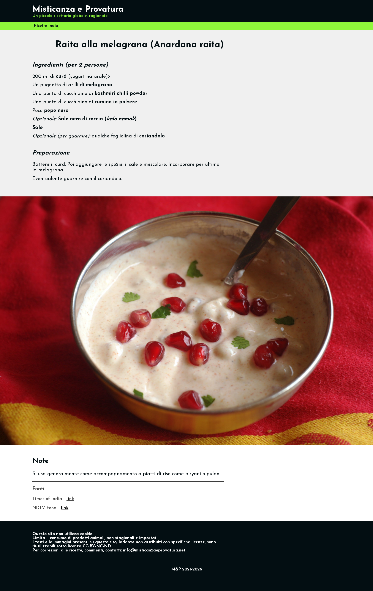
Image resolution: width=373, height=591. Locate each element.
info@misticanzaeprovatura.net (154, 550)
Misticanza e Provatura (77, 9)
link (70, 499)
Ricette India (46, 26)
